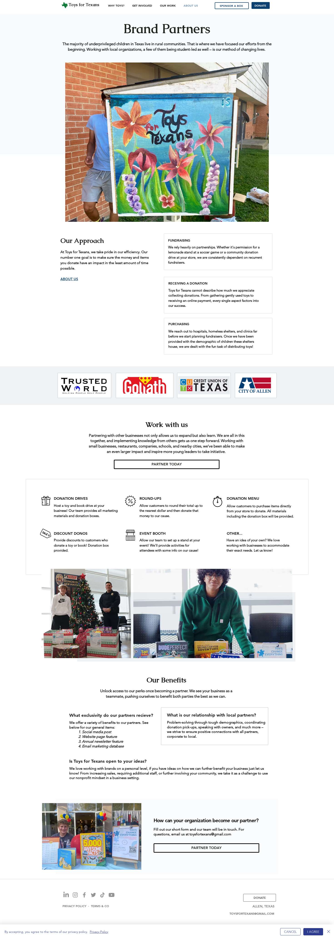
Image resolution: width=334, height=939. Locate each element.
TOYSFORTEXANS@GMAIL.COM (251, 913)
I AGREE (313, 932)
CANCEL (290, 932)
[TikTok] (102, 895)
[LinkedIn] (66, 895)
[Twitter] (93, 895)
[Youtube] (111, 895)
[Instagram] (75, 895)
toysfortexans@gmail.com (210, 834)
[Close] (328, 931)
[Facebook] (84, 895)
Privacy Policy (99, 932)
